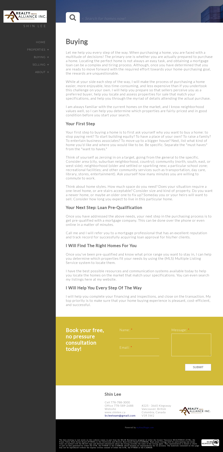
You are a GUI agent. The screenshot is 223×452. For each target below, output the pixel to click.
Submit (198, 367)
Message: (179, 330)
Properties (36, 49)
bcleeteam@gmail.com (120, 415)
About (40, 72)
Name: (125, 330)
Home (40, 42)
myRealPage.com (145, 427)
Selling (39, 64)
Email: (125, 347)
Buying (39, 57)
